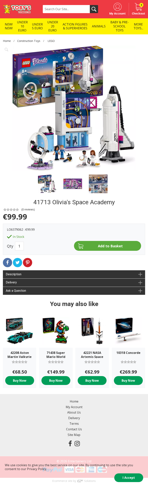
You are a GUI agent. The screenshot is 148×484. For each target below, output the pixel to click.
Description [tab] (13, 274)
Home (7, 41)
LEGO (51, 41)
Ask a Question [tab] (16, 290)
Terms (74, 423)
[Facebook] (70, 443)
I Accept (129, 478)
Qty (10, 246)
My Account (74, 407)
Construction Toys (28, 41)
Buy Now (19, 380)
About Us (74, 412)
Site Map (74, 435)
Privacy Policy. (37, 469)
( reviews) (28, 209)
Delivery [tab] (11, 282)
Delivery (74, 418)
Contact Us (74, 429)
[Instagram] (77, 443)
